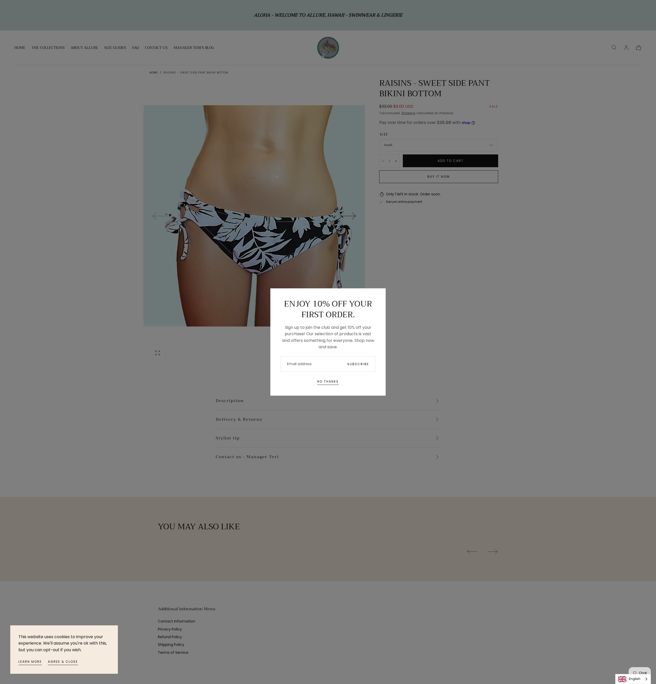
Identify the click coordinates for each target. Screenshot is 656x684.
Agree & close (63, 661)
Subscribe (358, 364)
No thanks (328, 381)
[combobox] (633, 679)
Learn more (30, 661)
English (634, 678)
